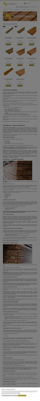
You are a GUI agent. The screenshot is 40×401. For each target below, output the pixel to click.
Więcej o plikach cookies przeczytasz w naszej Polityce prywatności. (11, 393)
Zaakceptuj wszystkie (22, 395)
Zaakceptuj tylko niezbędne (6, 395)
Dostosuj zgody (14, 395)
